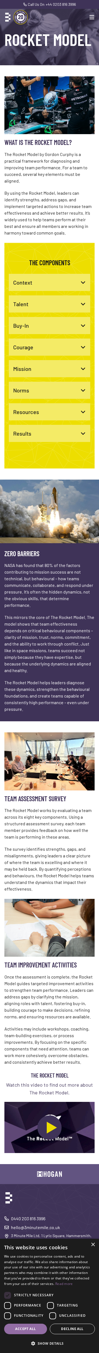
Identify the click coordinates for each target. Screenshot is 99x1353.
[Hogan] (49, 1174)
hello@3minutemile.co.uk (35, 1227)
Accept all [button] (25, 1328)
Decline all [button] (72, 1328)
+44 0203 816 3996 (61, 4)
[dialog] (49, 1296)
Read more (64, 1283)
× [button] (93, 1245)
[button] (49, 1343)
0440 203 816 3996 (28, 1218)
